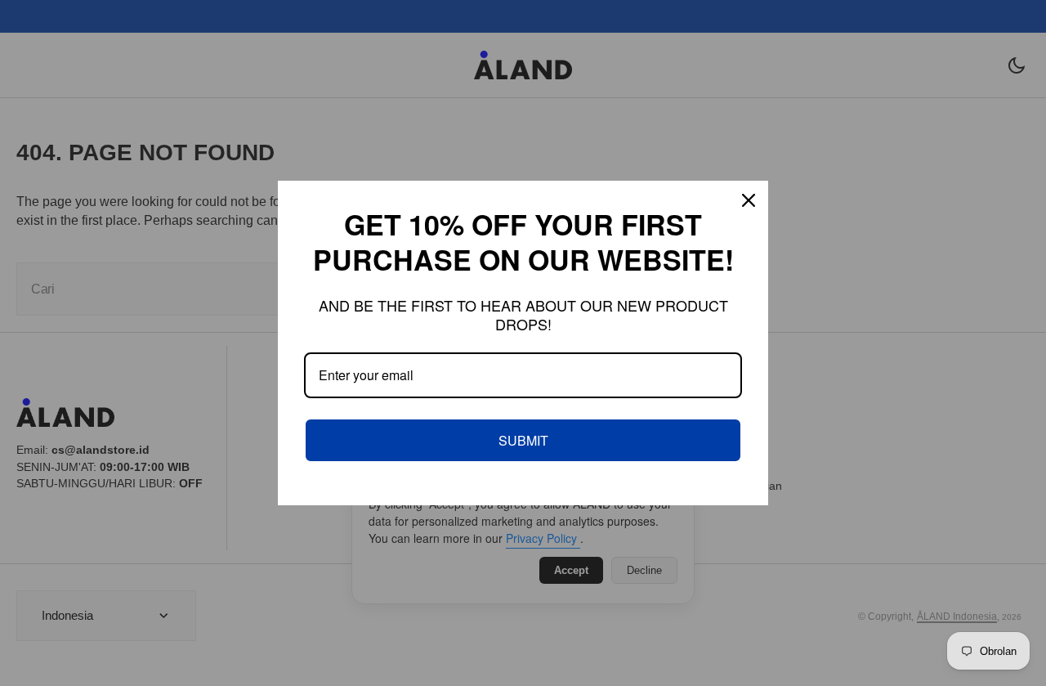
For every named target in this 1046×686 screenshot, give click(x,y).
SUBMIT (523, 440)
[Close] (748, 200)
